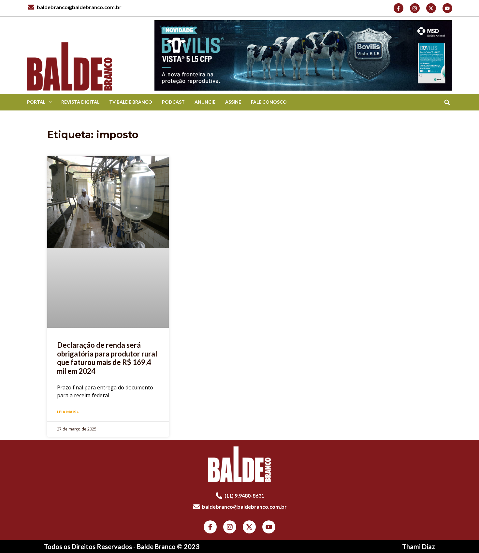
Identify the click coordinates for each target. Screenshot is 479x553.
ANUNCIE (205, 102)
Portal (36, 102)
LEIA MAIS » (68, 411)
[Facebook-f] (398, 8)
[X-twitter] (431, 8)
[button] (447, 102)
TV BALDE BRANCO (130, 102)
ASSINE (233, 102)
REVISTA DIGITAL (80, 102)
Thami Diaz (418, 546)
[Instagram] (415, 8)
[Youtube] (447, 8)
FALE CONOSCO (269, 102)
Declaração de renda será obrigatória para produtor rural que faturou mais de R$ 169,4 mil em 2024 (107, 358)
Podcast (173, 102)
